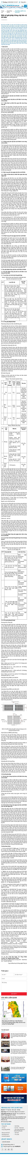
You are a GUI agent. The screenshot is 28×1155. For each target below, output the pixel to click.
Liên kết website (6, 1136)
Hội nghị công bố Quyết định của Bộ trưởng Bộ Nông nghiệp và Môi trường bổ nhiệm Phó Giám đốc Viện (19, 1035)
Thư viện (17, 1134)
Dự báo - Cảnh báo (19, 1127)
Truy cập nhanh (6, 1124)
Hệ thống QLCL (5, 1134)
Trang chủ (2, 11)
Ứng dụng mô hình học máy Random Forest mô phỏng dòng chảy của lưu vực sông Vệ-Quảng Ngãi (13, 1022)
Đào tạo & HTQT (6, 1132)
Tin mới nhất (5, 1030)
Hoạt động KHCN (9, 11)
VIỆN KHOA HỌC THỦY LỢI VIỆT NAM (11, 1107)
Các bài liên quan (9, 998)
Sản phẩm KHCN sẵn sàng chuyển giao (19, 1130)
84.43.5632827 (20, 1111)
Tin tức (3, 1127)
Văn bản (17, 1132)
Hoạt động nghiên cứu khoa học (20, 11)
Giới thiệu (17, 1126)
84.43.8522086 (10, 1111)
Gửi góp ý (14, 994)
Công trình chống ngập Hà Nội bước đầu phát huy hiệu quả (18, 1068)
